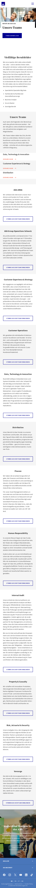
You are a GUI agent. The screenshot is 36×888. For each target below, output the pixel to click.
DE (12, 881)
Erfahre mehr (8, 168)
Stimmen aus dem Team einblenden (18, 803)
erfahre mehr (8, 159)
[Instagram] (10, 875)
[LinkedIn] (26, 875)
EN (23, 881)
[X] (15, 875)
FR (16, 881)
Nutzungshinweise (7, 884)
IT (19, 881)
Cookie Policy (28, 884)
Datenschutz (19, 884)
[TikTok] (32, 875)
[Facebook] (4, 875)
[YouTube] (20, 875)
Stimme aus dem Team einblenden (18, 219)
